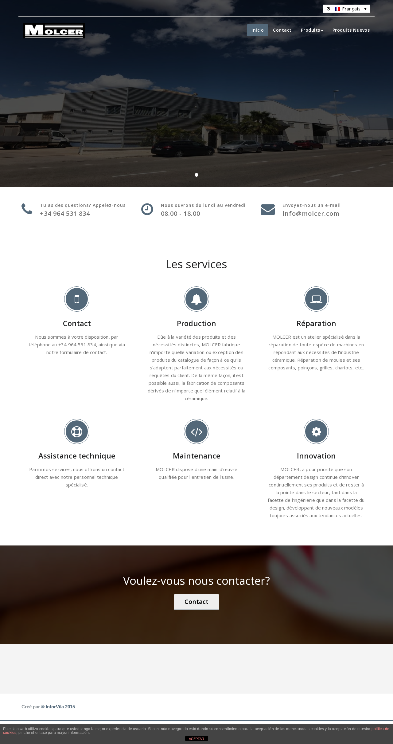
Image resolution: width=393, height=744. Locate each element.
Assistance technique (76, 456)
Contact (282, 30)
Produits (310, 30)
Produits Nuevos (351, 30)
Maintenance (196, 456)
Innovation (316, 456)
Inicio (257, 30)
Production (196, 323)
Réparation (316, 323)
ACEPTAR (196, 739)
